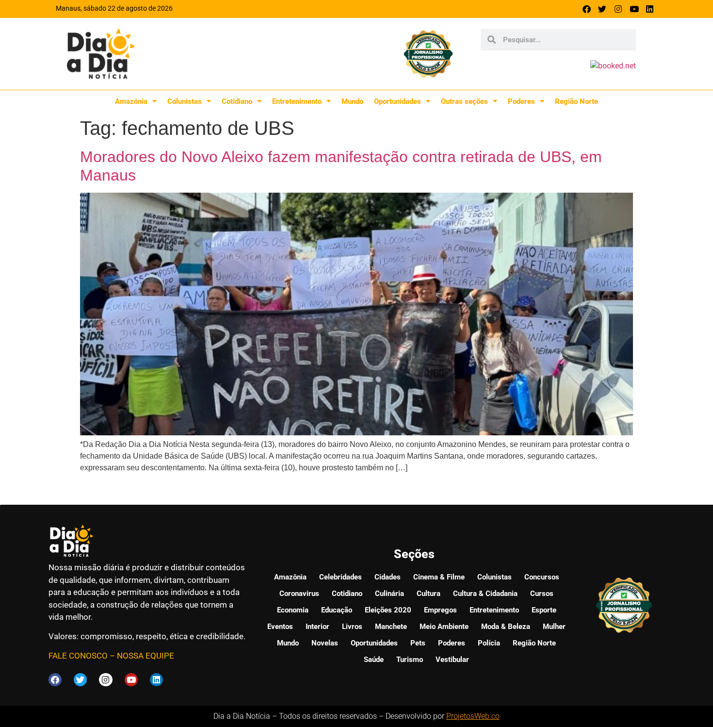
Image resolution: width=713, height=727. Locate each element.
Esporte (544, 610)
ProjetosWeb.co (473, 716)
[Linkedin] (649, 9)
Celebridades (340, 577)
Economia (292, 610)
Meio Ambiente (444, 626)
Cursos (541, 593)
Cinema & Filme (439, 577)
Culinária (389, 593)
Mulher (554, 626)
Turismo (409, 659)
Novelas (324, 643)
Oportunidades (397, 101)
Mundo (352, 101)
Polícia (489, 643)
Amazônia (131, 101)
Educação (336, 610)
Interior (317, 626)
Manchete (391, 626)
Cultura (428, 593)
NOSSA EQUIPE (145, 656)
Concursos (541, 577)
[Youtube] (634, 9)
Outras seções (464, 101)
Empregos (440, 610)
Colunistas (184, 101)
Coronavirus (299, 593)
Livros (352, 626)
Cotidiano (237, 101)
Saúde (374, 659)
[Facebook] (586, 9)
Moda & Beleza (505, 626)
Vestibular (452, 659)
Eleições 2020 (388, 610)
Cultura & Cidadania (485, 593)
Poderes (521, 101)
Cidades (387, 577)
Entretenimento (297, 101)
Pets (417, 643)
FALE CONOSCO (78, 656)
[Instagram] (618, 9)
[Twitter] (602, 9)
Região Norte (576, 101)
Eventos (280, 626)
